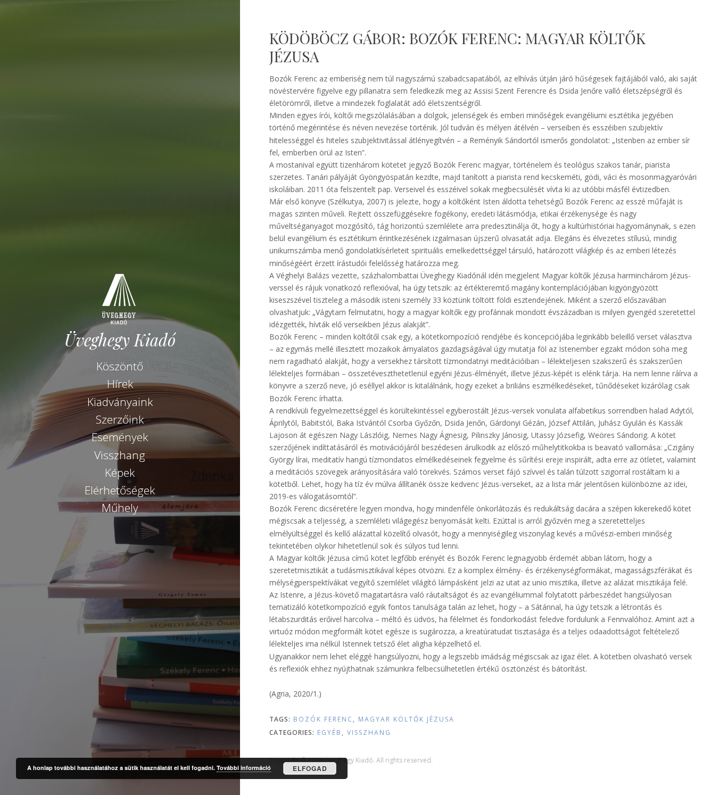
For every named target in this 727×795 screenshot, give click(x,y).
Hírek (120, 383)
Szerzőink (120, 419)
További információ (244, 768)
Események (120, 436)
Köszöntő (119, 366)
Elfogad (310, 768)
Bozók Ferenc (323, 719)
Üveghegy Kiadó (120, 340)
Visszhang (119, 455)
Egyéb (329, 732)
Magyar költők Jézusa (406, 719)
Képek (120, 472)
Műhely (120, 507)
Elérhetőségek (120, 490)
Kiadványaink (120, 401)
